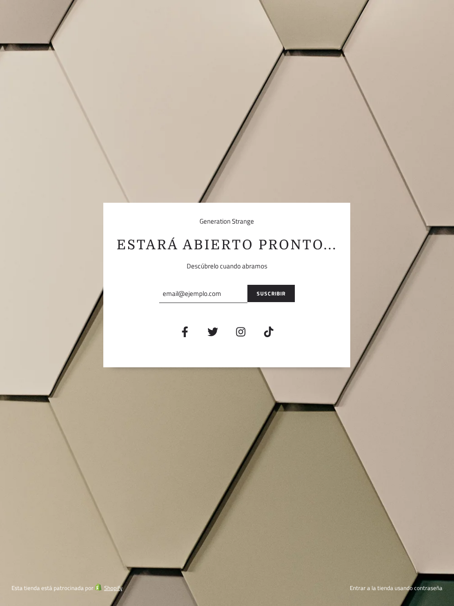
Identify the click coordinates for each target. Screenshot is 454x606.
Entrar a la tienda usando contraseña (396, 587)
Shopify (113, 587)
